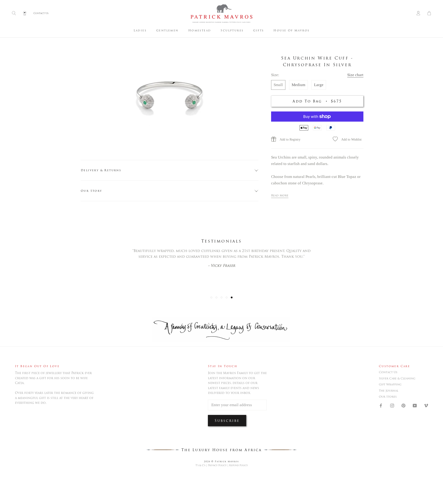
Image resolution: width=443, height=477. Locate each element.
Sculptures (232, 30)
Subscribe (227, 420)
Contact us (388, 372)
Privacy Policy (217, 465)
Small (278, 85)
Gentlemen (167, 30)
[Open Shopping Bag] (429, 13)
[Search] (14, 13)
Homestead (199, 30)
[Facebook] (381, 405)
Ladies (140, 30)
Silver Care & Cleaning (397, 378)
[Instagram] (392, 405)
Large (318, 85)
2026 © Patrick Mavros (221, 461)
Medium (298, 85)
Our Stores (388, 396)
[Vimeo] (426, 405)
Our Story (91, 190)
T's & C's (200, 465)
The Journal (388, 390)
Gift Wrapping (390, 384)
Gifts (258, 30)
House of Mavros (291, 30)
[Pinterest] (403, 405)
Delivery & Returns (101, 170)
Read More (279, 195)
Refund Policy (238, 465)
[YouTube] (415, 405)
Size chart (355, 75)
